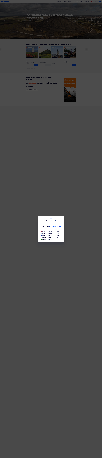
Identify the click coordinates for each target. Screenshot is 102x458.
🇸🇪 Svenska (50, 239)
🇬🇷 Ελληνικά (43, 233)
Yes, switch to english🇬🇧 (56, 226)
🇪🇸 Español (57, 233)
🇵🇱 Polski (57, 237)
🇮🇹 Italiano (50, 235)
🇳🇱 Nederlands (43, 237)
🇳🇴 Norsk (50, 237)
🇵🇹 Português (43, 239)
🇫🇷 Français (43, 235)
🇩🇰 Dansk (50, 231)
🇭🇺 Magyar (57, 235)
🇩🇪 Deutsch (57, 231)
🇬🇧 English (50, 233)
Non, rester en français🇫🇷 (46, 226)
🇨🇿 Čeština (43, 231)
